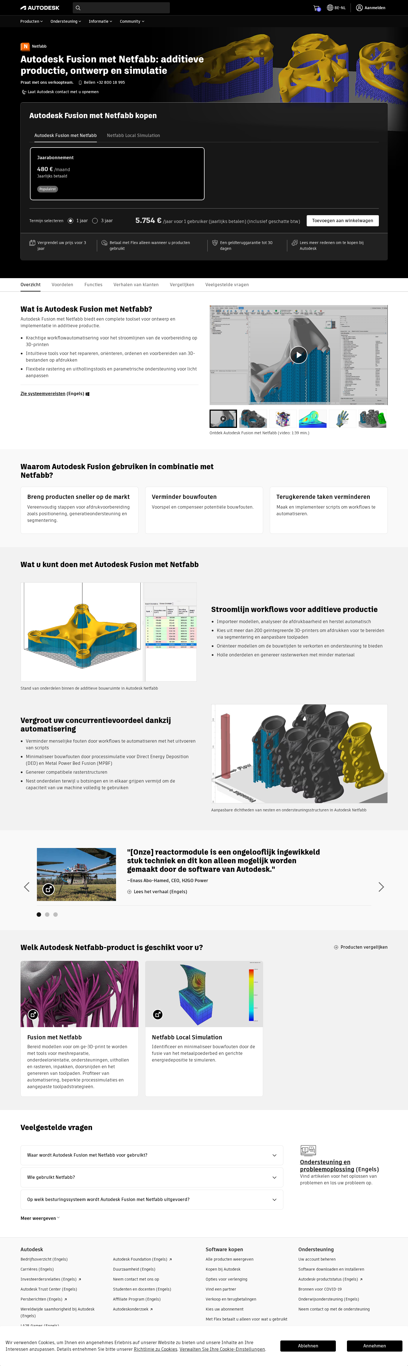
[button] (152, 1155)
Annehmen (374, 1346)
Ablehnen (308, 1346)
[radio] (117, 174)
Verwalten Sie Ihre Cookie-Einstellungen (222, 1349)
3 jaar (107, 221)
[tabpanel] (299, 355)
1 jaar (82, 221)
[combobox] (121, 7)
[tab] (65, 135)
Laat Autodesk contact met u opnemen (63, 92)
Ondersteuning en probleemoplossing (327, 1165)
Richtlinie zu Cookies (155, 1349)
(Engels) (53, 393)
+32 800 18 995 (111, 82)
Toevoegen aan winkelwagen (342, 220)
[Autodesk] (40, 7)
